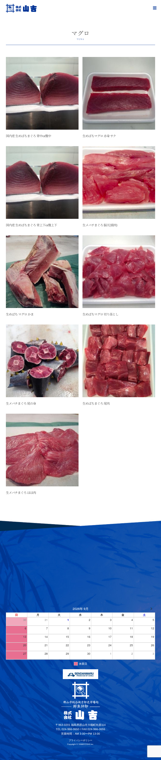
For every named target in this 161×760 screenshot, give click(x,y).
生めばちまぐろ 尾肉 (96, 403)
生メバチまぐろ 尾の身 (21, 403)
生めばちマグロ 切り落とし (100, 314)
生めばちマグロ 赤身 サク (99, 136)
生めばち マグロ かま (20, 314)
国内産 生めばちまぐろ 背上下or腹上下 (31, 225)
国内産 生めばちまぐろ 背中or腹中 (28, 136)
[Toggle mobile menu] (155, 8)
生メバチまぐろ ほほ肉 (21, 492)
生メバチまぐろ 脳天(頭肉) (99, 225)
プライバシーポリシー (80, 740)
